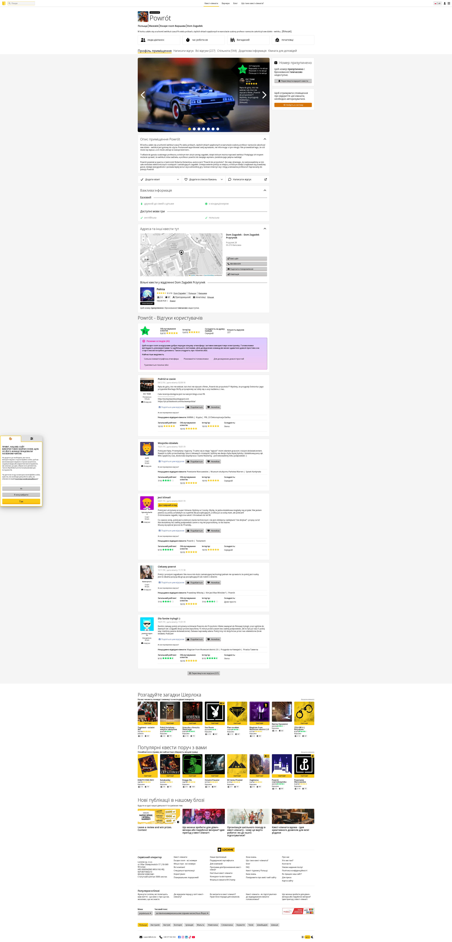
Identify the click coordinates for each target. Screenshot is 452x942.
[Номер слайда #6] (213, 129)
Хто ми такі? (287, 860)
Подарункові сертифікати (222, 860)
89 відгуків (147, 402)
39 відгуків (147, 466)
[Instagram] (183, 937)
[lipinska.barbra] (147, 503)
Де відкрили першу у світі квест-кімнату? (189, 895)
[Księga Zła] (192, 764)
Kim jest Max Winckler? (216, 592)
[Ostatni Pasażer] (215, 764)
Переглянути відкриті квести (294, 81)
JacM (147, 458)
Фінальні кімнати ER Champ (222, 880)
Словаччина (227, 925)
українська (144, 913)
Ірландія (189, 925)
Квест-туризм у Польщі (257, 870)
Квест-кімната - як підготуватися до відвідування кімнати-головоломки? (261, 896)
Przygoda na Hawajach (231, 649)
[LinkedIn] (186, 937)
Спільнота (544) (227, 51)
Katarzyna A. (147, 581)
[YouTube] (193, 937)
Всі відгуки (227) (205, 51)
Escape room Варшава (173, 25)
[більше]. (287, 31)
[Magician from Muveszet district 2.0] (260, 712)
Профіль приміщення (155, 51)
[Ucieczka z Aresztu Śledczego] (192, 712)
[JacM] (147, 448)
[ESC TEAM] (147, 384)
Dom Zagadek (195, 25)
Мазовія (154, 25)
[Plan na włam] (237, 712)
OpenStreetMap (209, 275)
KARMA (190, 417)
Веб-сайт (234, 258)
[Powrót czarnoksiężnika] (282, 764)
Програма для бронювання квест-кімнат (225, 868)
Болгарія (178, 925)
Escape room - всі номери (185, 860)
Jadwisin (141, 733)
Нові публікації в (171, 800)
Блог (235, 3)
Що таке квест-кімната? (252, 3)
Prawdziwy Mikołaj (195, 592)
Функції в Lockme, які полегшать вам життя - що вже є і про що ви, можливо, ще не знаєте (153, 896)
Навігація (234, 274)
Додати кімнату (307, 699)
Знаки (172, 301)
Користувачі (179, 874)
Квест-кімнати (211, 3)
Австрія (166, 925)
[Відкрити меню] (449, 3)
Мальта (200, 925)
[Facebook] (179, 937)
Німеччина (213, 925)
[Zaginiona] (260, 764)
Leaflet (192, 275)
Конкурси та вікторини (220, 876)
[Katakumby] (170, 764)
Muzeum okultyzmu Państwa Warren (227, 471)
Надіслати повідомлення (241, 269)
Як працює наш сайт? (292, 874)
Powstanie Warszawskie (197, 471)
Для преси (286, 877)
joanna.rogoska (147, 634)
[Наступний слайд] (264, 95)
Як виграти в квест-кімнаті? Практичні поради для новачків (224, 895)
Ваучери (226, 3)
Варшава (202, 293)
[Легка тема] (302, 937)
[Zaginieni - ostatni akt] (148, 712)
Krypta (199, 417)
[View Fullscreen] (143, 245)
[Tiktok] (190, 937)
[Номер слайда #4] (203, 129)
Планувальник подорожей (186, 877)
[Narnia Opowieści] (282, 712)
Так (21, 501)
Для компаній (216, 864)
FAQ (247, 867)
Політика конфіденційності (294, 870)
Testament (201, 541)
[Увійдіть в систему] (445, 3)
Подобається (196, 407)
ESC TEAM (250, 79)
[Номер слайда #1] (189, 129)
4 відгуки (146, 522)
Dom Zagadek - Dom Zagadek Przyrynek (242, 236)
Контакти (286, 864)
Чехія (250, 925)
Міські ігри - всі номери (184, 864)
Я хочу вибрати (21, 494)
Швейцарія (262, 925)
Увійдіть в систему (294, 105)
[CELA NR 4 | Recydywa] (304, 712)
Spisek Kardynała (253, 471)
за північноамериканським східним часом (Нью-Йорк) (181, 913)
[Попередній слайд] (143, 95)
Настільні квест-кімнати (221, 873)
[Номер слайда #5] (208, 129)
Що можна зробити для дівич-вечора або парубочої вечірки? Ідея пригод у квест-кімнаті (296, 896)
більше (210, 297)
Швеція (274, 925)
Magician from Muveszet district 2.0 (202, 649)
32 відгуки (147, 589)
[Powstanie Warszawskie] (304, 764)
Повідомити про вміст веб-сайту (261, 877)
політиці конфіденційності (26, 479)
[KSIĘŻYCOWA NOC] (148, 764)
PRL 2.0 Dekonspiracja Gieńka (217, 417)
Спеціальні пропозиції (184, 870)
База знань (251, 874)
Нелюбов (215, 407)
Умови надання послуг (292, 867)
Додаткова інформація (252, 51)
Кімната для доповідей (282, 51)
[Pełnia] (147, 294)
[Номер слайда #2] (194, 129)
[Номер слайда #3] (199, 129)
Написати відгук (184, 51)
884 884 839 (235, 264)
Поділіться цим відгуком (172, 407)
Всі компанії (179, 867)
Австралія (155, 925)
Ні (21, 488)
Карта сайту (287, 881)
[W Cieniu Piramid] (237, 764)
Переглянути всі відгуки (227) (205, 673)
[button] (143, 236)
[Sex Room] (215, 712)
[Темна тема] (312, 937)
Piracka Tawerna (250, 649)
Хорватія (240, 925)
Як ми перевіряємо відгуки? (168, 413)
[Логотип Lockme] (4, 3)
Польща (142, 25)
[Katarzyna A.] (147, 572)
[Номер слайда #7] (217, 129)
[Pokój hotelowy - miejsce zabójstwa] (170, 712)
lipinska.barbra (147, 513)
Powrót (190, 541)
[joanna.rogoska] (147, 624)
